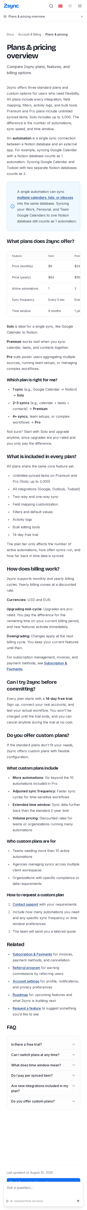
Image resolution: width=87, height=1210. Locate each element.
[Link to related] (3, 944)
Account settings (26, 981)
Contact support (25, 904)
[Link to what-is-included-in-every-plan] (3, 456)
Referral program (26, 968)
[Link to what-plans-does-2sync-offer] (3, 241)
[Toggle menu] (80, 6)
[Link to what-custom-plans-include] (3, 768)
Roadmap (20, 995)
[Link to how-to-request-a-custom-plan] (3, 895)
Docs (10, 34)
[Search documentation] (51, 6)
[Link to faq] (3, 1027)
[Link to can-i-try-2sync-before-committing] (3, 685)
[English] (60, 6)
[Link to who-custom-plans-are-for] (3, 841)
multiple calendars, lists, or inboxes (45, 197)
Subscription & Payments (32, 954)
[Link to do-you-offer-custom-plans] (3, 735)
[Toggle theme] (70, 6)
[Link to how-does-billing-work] (3, 569)
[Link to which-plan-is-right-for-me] (3, 380)
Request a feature (27, 1008)
